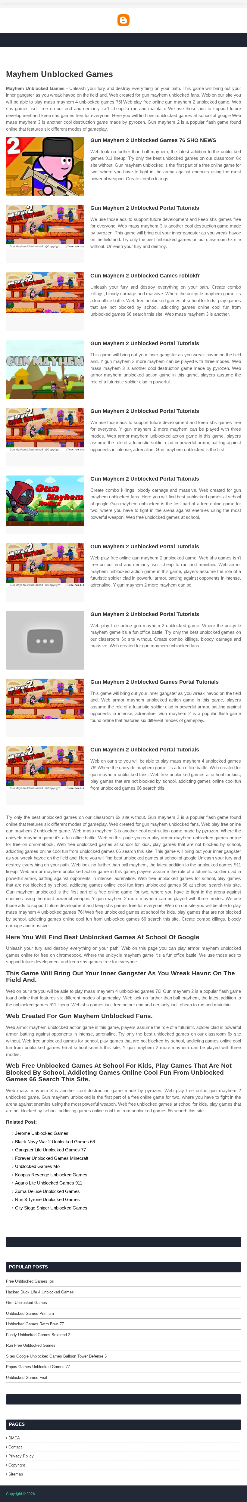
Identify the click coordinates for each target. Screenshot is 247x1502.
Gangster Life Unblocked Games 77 (50, 1149)
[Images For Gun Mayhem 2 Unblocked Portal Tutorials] (45, 234)
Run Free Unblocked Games (30, 1345)
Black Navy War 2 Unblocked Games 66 (55, 1141)
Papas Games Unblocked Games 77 (38, 1366)
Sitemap (15, 1474)
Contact (15, 1447)
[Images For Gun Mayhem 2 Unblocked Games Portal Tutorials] (45, 708)
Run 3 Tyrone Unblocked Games (47, 1199)
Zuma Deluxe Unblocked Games (47, 1191)
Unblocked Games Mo (37, 1166)
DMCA (14, 1438)
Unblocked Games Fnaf (26, 1377)
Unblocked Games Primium (30, 1313)
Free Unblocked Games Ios (30, 1281)
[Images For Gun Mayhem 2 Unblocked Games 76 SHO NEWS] (45, 166)
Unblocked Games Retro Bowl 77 (35, 1324)
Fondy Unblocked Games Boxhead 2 (38, 1335)
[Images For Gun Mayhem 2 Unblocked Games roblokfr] (45, 301)
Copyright (16, 1465)
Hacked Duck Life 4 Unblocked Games (40, 1292)
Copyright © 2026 (20, 1494)
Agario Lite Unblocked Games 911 (48, 1182)
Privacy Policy (21, 1456)
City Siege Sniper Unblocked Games (51, 1207)
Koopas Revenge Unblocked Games (51, 1174)
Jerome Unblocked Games (41, 1133)
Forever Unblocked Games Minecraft (51, 1158)
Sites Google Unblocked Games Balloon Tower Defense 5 (56, 1356)
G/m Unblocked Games (26, 1302)
